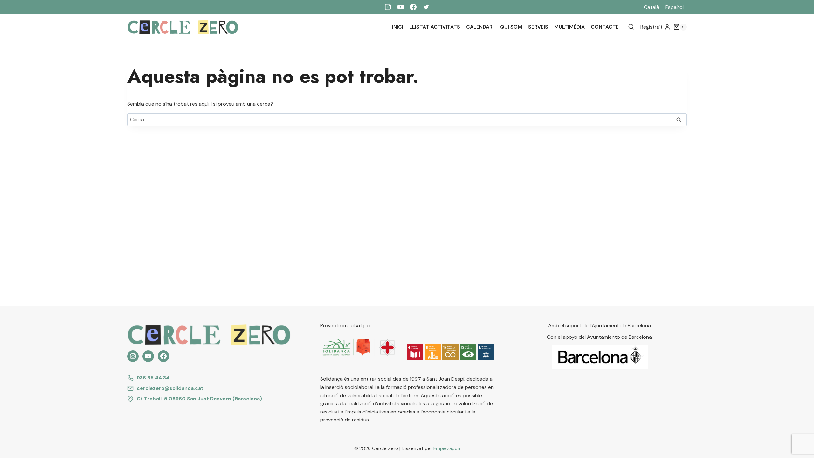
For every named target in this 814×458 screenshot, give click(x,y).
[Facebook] (413, 7)
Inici (397, 27)
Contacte (605, 27)
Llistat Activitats (434, 27)
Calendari (480, 27)
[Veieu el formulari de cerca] (631, 27)
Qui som (511, 27)
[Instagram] (388, 7)
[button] (415, 352)
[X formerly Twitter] (426, 7)
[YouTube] (400, 7)
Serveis (538, 27)
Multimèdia (569, 27)
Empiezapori (446, 448)
